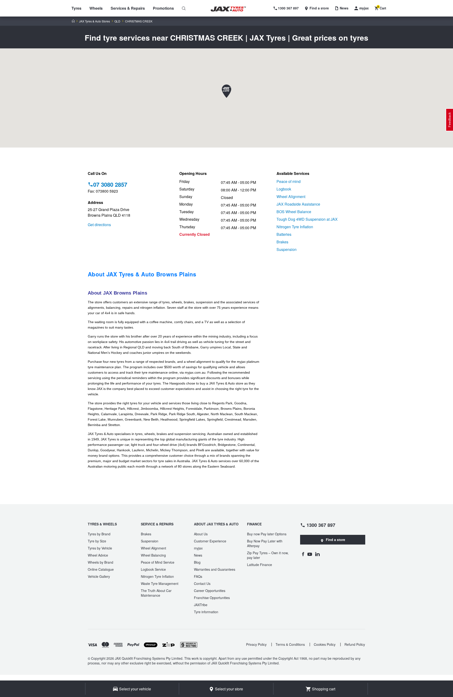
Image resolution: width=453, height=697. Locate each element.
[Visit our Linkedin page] (317, 554)
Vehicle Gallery (99, 576)
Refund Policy (354, 644)
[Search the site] (184, 8)
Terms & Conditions (290, 644)
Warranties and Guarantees (214, 569)
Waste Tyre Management (159, 583)
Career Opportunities (209, 590)
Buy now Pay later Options (266, 534)
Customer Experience (210, 541)
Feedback (449, 119)
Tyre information (206, 611)
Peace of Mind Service (157, 562)
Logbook (284, 189)
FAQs (198, 576)
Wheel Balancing (153, 555)
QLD (117, 21)
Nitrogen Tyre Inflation (295, 226)
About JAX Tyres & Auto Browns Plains (142, 274)
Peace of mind (289, 181)
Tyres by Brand (99, 534)
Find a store (335, 539)
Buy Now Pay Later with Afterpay (264, 543)
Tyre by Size (97, 541)
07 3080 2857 (110, 184)
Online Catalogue (101, 569)
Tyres (76, 8)
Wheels (96, 8)
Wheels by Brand (100, 562)
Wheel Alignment (291, 196)
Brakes (282, 242)
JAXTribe (200, 604)
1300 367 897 (320, 525)
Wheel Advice (98, 555)
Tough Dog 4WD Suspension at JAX (307, 219)
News (198, 555)
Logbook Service (153, 569)
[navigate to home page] (232, 9)
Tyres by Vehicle (100, 548)
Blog (197, 562)
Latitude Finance (259, 564)
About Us (201, 534)
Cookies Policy (325, 644)
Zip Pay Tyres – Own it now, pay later (268, 555)
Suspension (287, 249)
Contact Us (202, 583)
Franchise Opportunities (212, 597)
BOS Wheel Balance (294, 211)
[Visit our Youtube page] (310, 554)
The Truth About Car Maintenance (156, 593)
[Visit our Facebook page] (303, 554)
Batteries (284, 234)
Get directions (99, 224)
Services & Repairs (128, 8)
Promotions (163, 8)
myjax (198, 548)
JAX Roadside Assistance (298, 204)
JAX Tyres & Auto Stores (94, 21)
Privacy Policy (256, 644)
